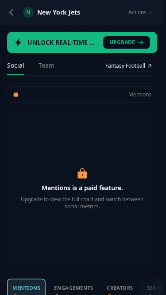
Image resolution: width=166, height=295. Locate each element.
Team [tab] (46, 65)
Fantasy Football (125, 65)
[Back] (11, 12)
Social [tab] (15, 65)
